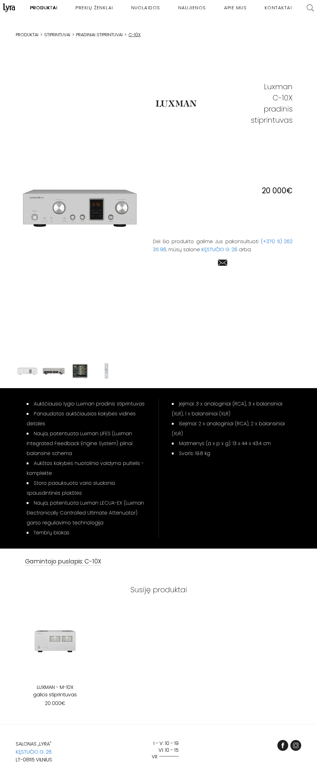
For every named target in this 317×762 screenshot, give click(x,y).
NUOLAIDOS (145, 8)
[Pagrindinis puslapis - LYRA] (9, 7)
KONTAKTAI (278, 8)
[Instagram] (295, 745)
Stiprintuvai (57, 35)
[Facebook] (282, 745)
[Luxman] (176, 103)
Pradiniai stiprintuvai (99, 35)
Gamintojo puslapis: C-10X (63, 562)
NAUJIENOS (192, 8)
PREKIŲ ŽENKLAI (94, 8)
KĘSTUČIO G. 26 (219, 249)
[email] (222, 263)
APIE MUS (235, 8)
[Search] (310, 7)
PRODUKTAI (44, 8)
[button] (80, 207)
